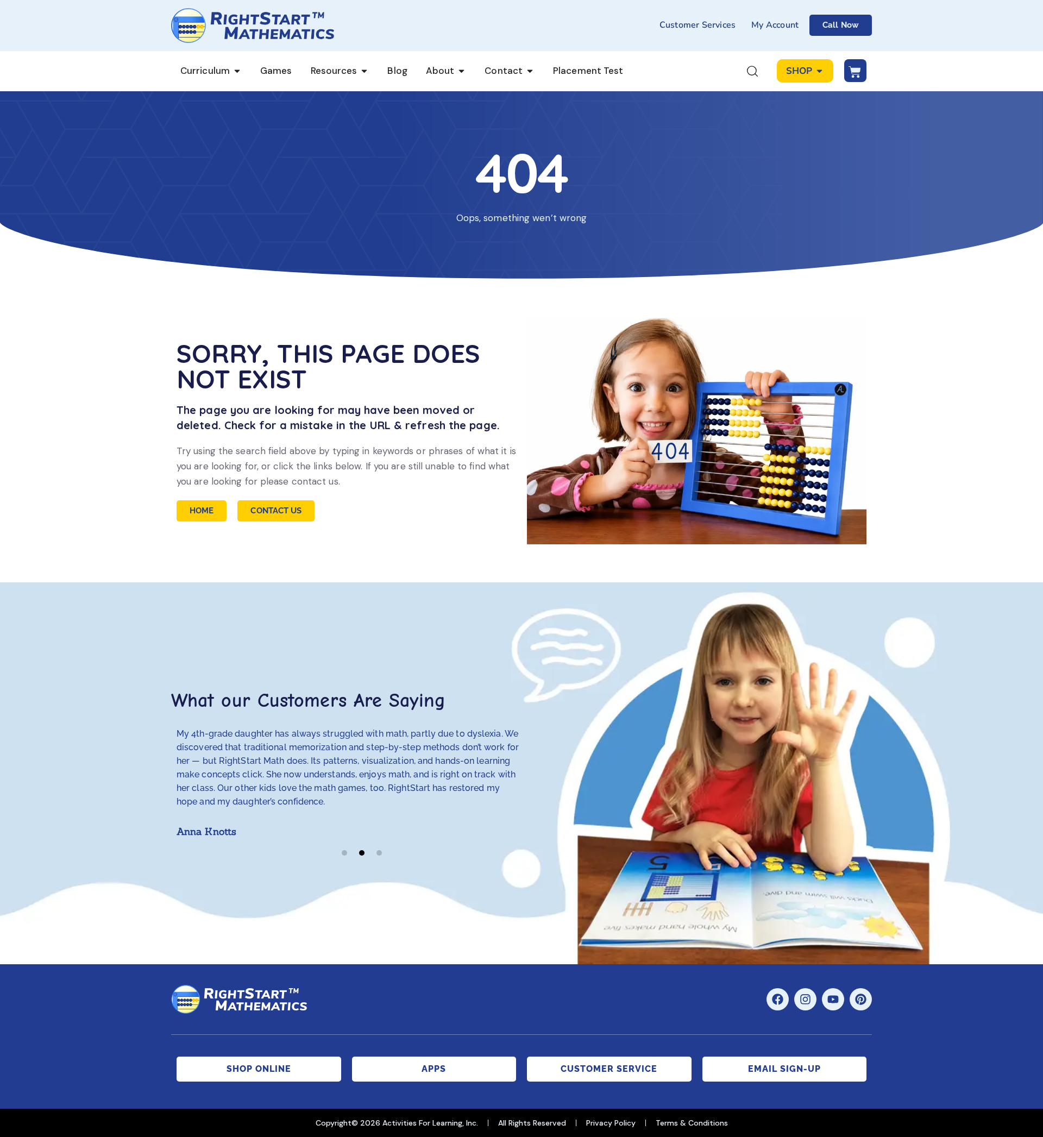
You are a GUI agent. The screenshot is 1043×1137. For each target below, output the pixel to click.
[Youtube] (833, 999)
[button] (344, 853)
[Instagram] (805, 999)
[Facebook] (777, 999)
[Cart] (855, 70)
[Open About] (461, 71)
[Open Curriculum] (237, 71)
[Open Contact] (530, 71)
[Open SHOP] (819, 71)
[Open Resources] (364, 71)
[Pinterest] (861, 999)
